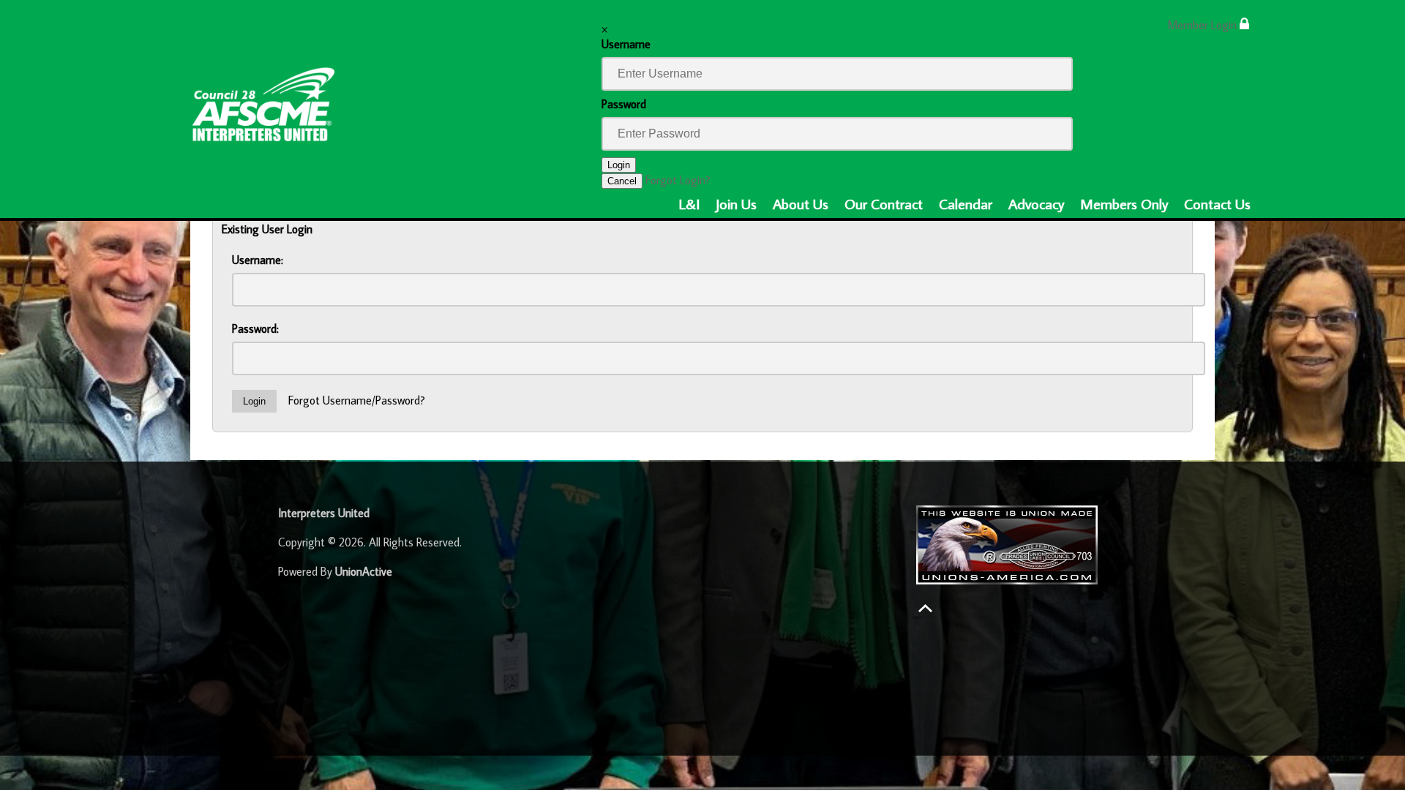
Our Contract (883, 203)
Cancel (622, 181)
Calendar (965, 203)
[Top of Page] (925, 608)
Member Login (1203, 25)
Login (618, 164)
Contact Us (1217, 203)
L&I (689, 203)
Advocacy (1036, 203)
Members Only (1124, 203)
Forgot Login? (678, 180)
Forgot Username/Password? (356, 400)
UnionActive (363, 571)
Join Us (736, 203)
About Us (800, 203)
